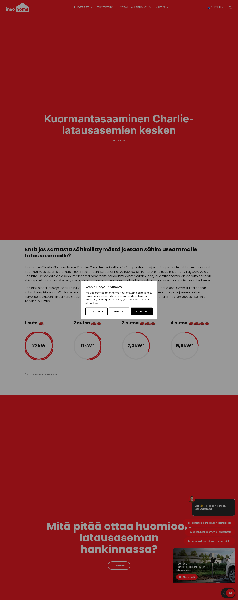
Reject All (119, 311)
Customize (96, 311)
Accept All (141, 311)
